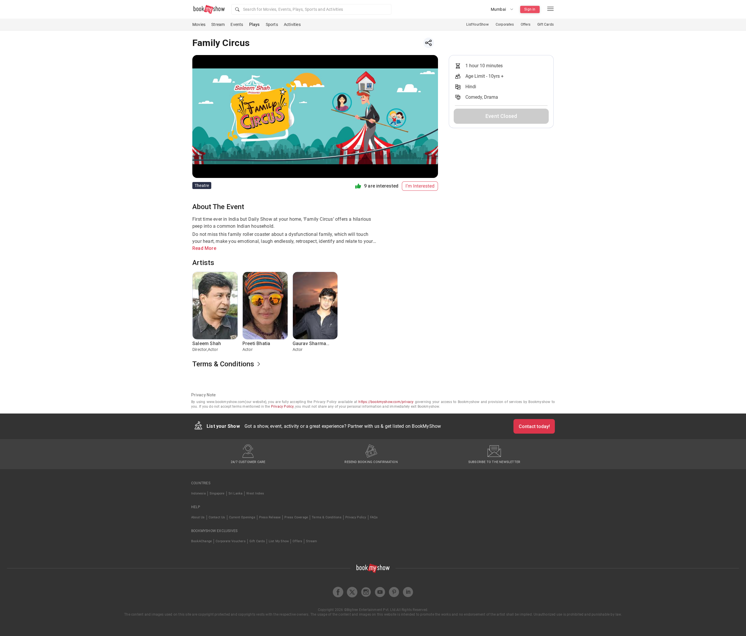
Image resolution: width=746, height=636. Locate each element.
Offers (525, 24)
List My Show (279, 541)
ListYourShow (477, 24)
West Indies (255, 493)
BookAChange (201, 541)
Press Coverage (296, 517)
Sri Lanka (235, 493)
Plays (254, 24)
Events (237, 24)
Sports (272, 24)
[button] (311, 9)
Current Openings (242, 517)
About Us (198, 517)
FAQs (374, 517)
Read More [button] (204, 248)
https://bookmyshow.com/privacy (386, 402)
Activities (292, 24)
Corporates (505, 24)
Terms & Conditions (327, 517)
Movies (198, 24)
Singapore (217, 493)
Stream (218, 24)
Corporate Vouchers (231, 541)
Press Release (270, 517)
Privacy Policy (282, 406)
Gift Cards (545, 24)
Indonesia (198, 493)
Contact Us (217, 517)
